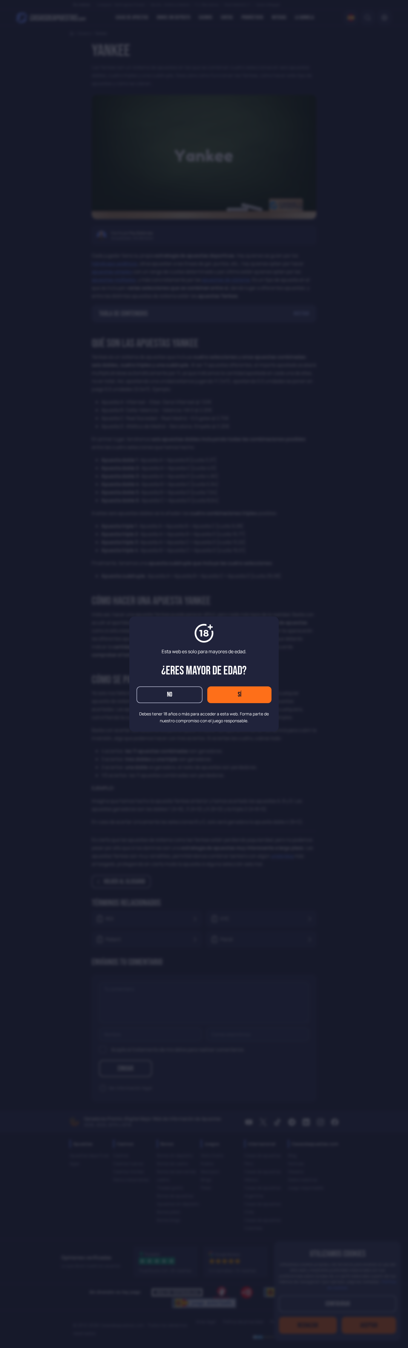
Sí (239, 695)
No (169, 695)
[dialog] (204, 674)
